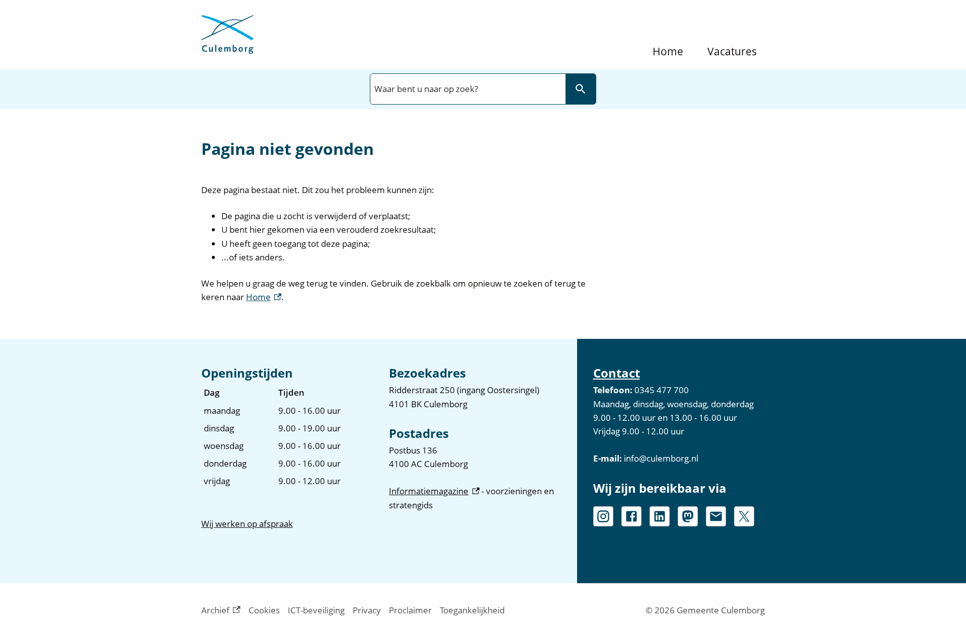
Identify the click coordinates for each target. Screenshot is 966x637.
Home (668, 51)
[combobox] (467, 89)
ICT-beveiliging (316, 610)
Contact (616, 373)
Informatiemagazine (434, 491)
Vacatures (732, 51)
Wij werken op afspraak (247, 523)
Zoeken (581, 89)
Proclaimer (410, 610)
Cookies (264, 610)
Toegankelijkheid (472, 610)
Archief (220, 610)
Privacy (367, 610)
